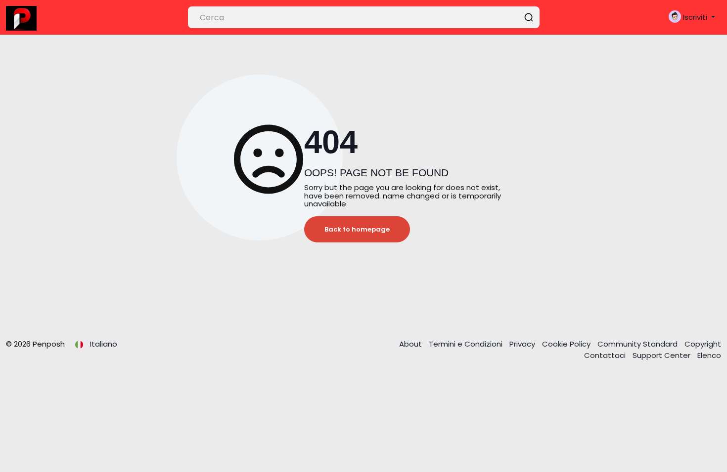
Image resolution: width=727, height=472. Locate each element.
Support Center (662, 355)
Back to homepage (357, 229)
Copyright (702, 344)
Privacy (523, 344)
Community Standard (638, 344)
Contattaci (606, 355)
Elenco (709, 355)
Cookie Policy (567, 344)
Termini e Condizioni (466, 344)
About (411, 344)
